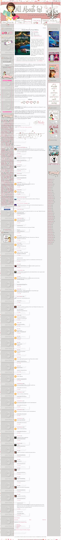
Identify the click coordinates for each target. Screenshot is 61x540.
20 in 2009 (5, 122)
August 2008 (50, 242)
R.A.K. (7, 179)
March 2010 (50, 211)
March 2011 (50, 192)
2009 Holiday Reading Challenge (7, 124)
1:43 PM (18, 200)
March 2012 (50, 182)
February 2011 (50, 193)
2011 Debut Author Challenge (7, 134)
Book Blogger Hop (4, 147)
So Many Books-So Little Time (7, 189)
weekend (11, 196)
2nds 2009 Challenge (9, 139)
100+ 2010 (11, 120)
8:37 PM (18, 325)
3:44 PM (18, 440)
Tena (18, 450)
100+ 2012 (11, 121)
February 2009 (50, 232)
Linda (18, 276)
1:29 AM (18, 346)
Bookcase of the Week (5, 151)
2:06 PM (18, 389)
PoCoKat (18, 156)
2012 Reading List (5, 138)
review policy (19, 525)
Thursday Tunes (3, 194)
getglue (7, 166)
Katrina (18, 289)
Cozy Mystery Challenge (9, 157)
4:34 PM (18, 509)
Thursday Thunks (9, 193)
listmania (11, 170)
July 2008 (49, 243)
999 (8, 141)
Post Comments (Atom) (23, 522)
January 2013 (50, 180)
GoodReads (40, 60)
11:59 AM (19, 162)
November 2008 (50, 237)
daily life (4, 158)
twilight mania (7, 195)
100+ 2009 (3, 120)
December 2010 (50, 197)
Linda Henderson (20, 383)
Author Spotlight (8, 143)
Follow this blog (7, 209)
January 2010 (50, 214)
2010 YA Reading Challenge (7, 132)
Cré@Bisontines (36, 539)
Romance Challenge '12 (4, 186)
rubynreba (18, 435)
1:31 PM (18, 302)
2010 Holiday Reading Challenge (8, 129)
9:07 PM (18, 267)
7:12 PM (18, 255)
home (18, 527)
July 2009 (49, 224)
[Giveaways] (36, 26)
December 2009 (50, 216)
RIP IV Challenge (7, 183)
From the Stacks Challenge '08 (8, 165)
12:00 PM (19, 170)
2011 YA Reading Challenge (8, 137)
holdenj (18, 305)
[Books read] (55, 26)
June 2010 (49, 206)
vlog (7, 196)
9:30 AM (18, 153)
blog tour (8, 144)
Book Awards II (8, 145)
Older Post (44, 519)
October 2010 (50, 200)
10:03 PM (19, 273)
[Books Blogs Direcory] (7, 229)
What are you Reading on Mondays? (7, 197)
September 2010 (50, 201)
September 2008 (50, 240)
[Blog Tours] (28, 26)
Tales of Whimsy (20, 296)
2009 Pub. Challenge (7, 125)
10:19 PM (19, 380)
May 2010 (49, 208)
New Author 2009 (7, 176)
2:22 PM (18, 206)
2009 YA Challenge (9, 128)
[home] (4, 26)
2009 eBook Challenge (7, 123)
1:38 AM (18, 456)
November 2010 (50, 198)
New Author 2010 (5, 177)
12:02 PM (19, 179)
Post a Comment (17, 517)
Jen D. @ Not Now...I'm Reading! (22, 203)
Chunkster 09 (5, 156)
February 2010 (50, 213)
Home (30, 519)
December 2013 (50, 179)
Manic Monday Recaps (7, 173)
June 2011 (49, 187)
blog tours (18, 524)
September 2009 (50, 221)
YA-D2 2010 (11, 203)
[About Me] (11, 26)
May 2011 (49, 188)
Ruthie (18, 357)
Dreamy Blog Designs (27, 539)
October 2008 (50, 239)
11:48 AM (19, 293)
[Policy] (20, 26)
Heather (18, 315)
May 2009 (49, 227)
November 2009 (50, 218)
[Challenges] (45, 26)
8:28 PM (18, 319)
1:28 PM (18, 186)
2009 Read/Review (5, 127)
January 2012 (50, 185)
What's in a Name (6, 198)
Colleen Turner (19, 209)
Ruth (18, 328)
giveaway (11, 166)
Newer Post (16, 519)
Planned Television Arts (38, 36)
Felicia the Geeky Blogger (21, 147)
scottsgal (18, 182)
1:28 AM (18, 333)
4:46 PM (18, 232)
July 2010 (49, 205)
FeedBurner (9, 67)
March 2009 (50, 230)
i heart (5, 169)
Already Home (35, 31)
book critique (25, 127)
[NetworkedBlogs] (7, 207)
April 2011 (50, 190)
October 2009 (50, 219)
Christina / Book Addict (21, 197)
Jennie (18, 264)
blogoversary (2, 145)
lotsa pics (5, 171)
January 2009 (50, 234)
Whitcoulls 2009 (10, 199)
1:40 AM (18, 500)
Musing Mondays (9, 173)
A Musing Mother (20, 270)
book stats (10, 150)
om (4, 179)
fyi (3, 166)
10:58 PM (19, 515)
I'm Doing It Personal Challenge (7, 170)
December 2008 (50, 235)
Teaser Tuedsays (8, 191)
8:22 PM (18, 261)
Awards (2, 144)
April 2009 (50, 229)
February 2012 (50, 184)
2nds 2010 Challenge (6, 140)
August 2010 (50, 203)
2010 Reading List (4, 130)
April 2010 (50, 210)
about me (18, 526)
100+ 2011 (5, 121)
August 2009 (50, 222)
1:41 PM (18, 312)
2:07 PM (18, 415)
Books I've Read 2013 (7, 153)
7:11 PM (18, 240)
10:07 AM (19, 286)
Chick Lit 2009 (10, 155)
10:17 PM (19, 363)
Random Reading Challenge (7, 180)
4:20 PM (18, 215)
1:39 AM (18, 482)
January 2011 (50, 195)
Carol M (18, 235)
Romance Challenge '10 (7, 185)
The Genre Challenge (7, 192)
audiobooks (7, 142)
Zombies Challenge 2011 (5, 204)
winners (4, 201)
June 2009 (49, 226)
